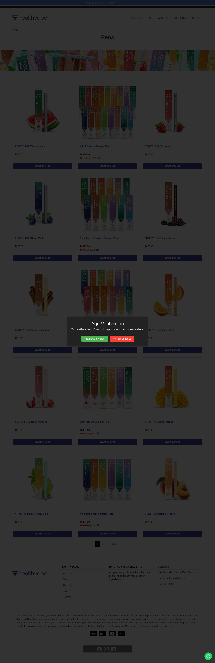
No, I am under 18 (122, 339)
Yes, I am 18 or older (94, 339)
